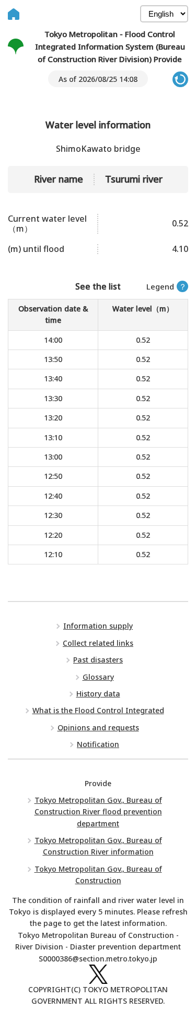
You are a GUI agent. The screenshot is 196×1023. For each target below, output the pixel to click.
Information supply (98, 626)
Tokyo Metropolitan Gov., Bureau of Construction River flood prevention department (98, 811)
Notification (98, 744)
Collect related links (98, 643)
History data (98, 694)
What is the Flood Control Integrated (98, 710)
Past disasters (98, 660)
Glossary (98, 677)
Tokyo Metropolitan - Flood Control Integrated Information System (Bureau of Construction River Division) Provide (110, 46)
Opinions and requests (98, 727)
